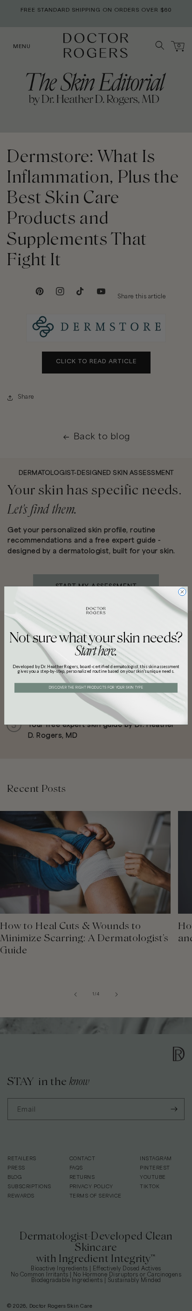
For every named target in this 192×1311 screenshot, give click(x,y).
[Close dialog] (182, 592)
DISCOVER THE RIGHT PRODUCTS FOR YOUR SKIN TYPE (96, 687)
